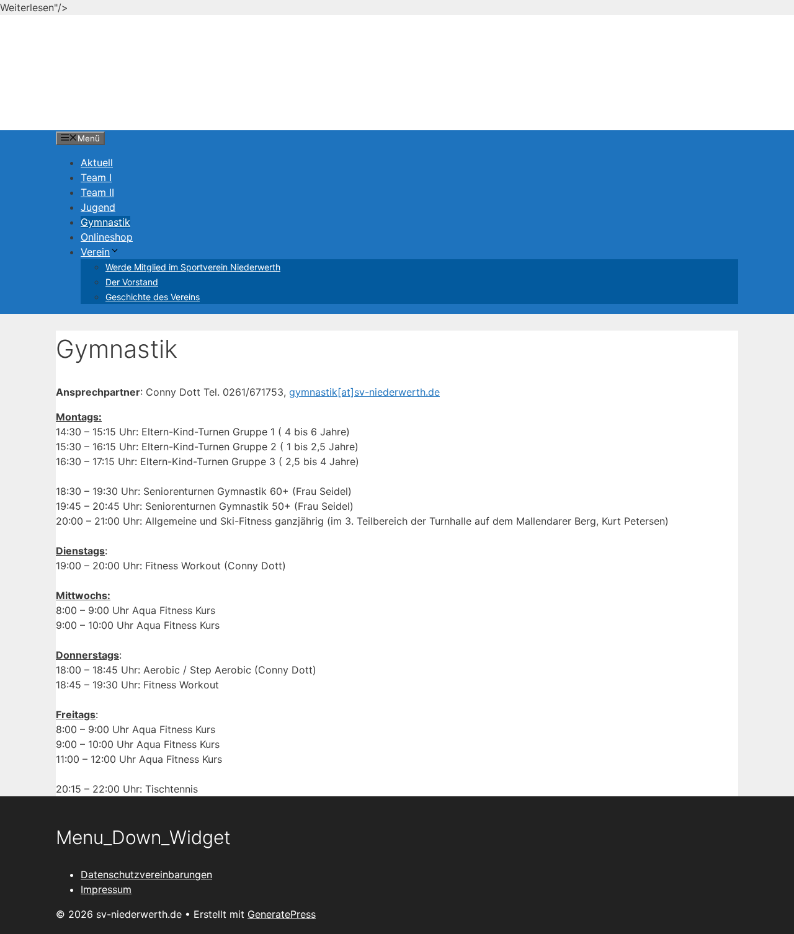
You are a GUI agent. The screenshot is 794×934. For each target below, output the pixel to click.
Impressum (106, 889)
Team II (97, 192)
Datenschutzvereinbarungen (146, 874)
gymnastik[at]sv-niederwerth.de (364, 392)
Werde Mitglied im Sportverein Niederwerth (192, 267)
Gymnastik (105, 222)
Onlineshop (107, 237)
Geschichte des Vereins (152, 296)
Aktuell (97, 162)
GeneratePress (282, 914)
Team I (96, 177)
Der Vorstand (131, 282)
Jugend (98, 207)
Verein (95, 252)
